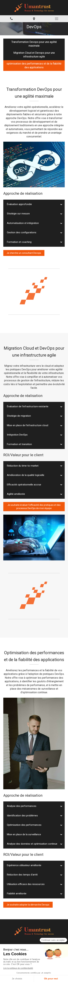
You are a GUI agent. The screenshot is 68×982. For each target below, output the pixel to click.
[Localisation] (34, 18)
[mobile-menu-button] (56, 18)
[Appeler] (11, 18)
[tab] (34, 204)
